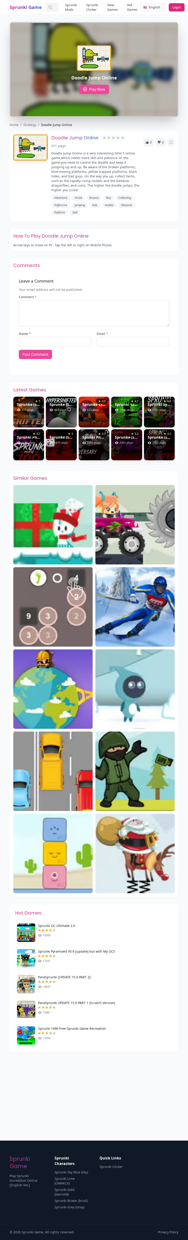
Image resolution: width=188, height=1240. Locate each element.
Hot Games (132, 7)
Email (102, 333)
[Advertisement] (94, 1086)
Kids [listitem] (94, 205)
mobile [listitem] (109, 205)
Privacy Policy (168, 1232)
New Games (112, 7)
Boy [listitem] (108, 198)
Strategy (29, 125)
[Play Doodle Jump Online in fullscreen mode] (171, 142)
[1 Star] (104, 137)
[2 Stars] (109, 137)
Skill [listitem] (74, 212)
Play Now (97, 89)
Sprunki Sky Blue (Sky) (71, 1172)
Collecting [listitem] (124, 198)
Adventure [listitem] (60, 198)
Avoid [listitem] (78, 198)
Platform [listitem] (59, 212)
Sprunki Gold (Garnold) (65, 1191)
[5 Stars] (122, 137)
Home (14, 125)
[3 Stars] (113, 137)
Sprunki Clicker (92, 7)
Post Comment (35, 354)
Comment (27, 297)
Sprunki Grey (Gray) (69, 1207)
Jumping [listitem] (80, 205)
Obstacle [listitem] (126, 205)
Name (25, 333)
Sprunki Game (26, 7)
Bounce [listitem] (94, 198)
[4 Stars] (118, 137)
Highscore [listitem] (60, 205)
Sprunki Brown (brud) (71, 1200)
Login (176, 7)
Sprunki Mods (71, 7)
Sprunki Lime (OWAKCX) (65, 1180)
